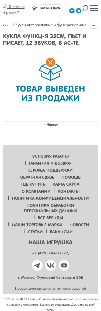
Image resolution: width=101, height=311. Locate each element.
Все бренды (50, 217)
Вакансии (61, 231)
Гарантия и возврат (50, 163)
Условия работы (50, 156)
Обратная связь (37, 177)
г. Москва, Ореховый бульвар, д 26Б (50, 277)
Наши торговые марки (37, 224)
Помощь (71, 177)
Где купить (33, 184)
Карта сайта (66, 184)
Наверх (52, 125)
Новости (79, 224)
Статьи (35, 231)
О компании (36, 191)
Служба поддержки (50, 170)
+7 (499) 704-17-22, (50, 253)
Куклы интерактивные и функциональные (50, 25)
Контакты (68, 191)
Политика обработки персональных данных (50, 208)
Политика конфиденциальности (50, 198)
